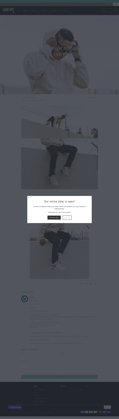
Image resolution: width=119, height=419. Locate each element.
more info (67, 217)
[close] (28, 197)
